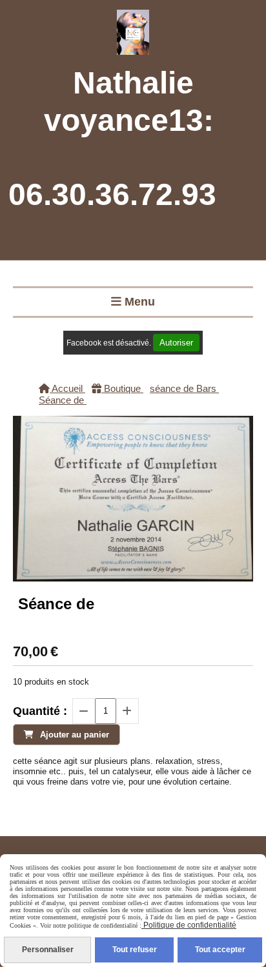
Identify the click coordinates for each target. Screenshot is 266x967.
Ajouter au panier (74, 734)
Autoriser (176, 342)
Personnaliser (48, 949)
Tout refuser (134, 949)
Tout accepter (220, 949)
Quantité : (40, 711)
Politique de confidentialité (188, 925)
